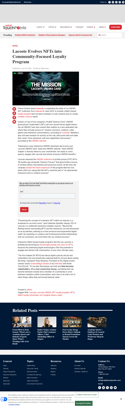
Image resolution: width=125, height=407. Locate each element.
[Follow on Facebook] (109, 2)
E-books (53, 375)
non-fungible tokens (48, 295)
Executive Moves (32, 372)
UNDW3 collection (44, 159)
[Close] (121, 399)
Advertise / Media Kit (81, 372)
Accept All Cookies (83, 403)
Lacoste (32, 292)
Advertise (27, 2)
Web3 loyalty (23, 295)
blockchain (34, 295)
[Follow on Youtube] (123, 2)
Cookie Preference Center (86, 395)
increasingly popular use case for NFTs (56, 245)
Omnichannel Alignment (35, 384)
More (101, 27)
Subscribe (115, 27)
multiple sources (25, 116)
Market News (31, 365)
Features (6, 368)
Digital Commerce (32, 381)
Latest (39, 27)
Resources (65, 27)
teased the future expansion (38, 167)
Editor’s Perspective (9, 372)
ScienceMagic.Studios (40, 263)
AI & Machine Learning (34, 375)
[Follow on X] (116, 2)
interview (58, 263)
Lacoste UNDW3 (44, 292)
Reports (53, 372)
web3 (59, 295)
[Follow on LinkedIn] (113, 2)
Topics (51, 27)
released (38, 111)
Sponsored (6, 384)
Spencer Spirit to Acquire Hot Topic (83, 35)
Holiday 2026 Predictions (25, 35)
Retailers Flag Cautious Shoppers (52, 35)
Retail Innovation (32, 378)
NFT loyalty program (60, 292)
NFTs (72, 292)
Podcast (79, 27)
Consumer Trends (32, 368)
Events (90, 27)
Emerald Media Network (11, 2)
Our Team (77, 365)
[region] (62, 399)
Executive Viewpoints (9, 375)
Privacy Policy (14, 404)
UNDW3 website (39, 141)
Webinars (54, 365)
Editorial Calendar (80, 368)
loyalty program (24, 114)
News (15, 46)
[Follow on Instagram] (120, 2)
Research (53, 368)
